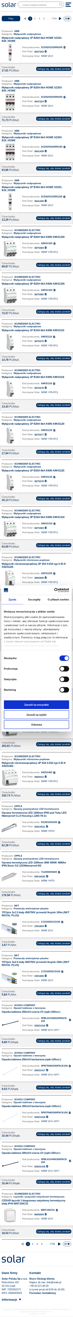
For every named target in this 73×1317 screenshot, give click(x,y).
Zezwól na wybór (36, 714)
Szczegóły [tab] (34, 599)
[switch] (64, 668)
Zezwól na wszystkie (36, 704)
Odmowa (36, 724)
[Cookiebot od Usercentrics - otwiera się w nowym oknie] (54, 590)
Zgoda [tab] (12, 599)
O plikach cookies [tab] (58, 599)
